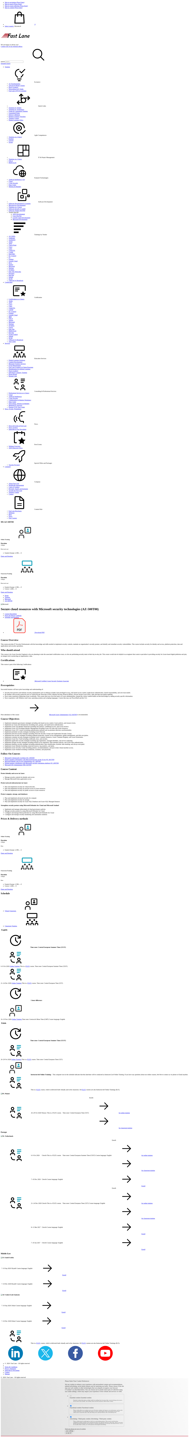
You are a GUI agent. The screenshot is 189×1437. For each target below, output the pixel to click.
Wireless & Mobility (15, 187)
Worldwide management (16, 485)
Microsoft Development (20, 219)
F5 (9, 257)
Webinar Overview (14, 446)
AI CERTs (12, 236)
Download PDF (39, 632)
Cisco (10, 247)
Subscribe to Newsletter (12, 1370)
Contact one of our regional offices (11, 46)
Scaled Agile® (13, 334)
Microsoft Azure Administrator (63, 715)
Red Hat (11, 275)
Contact (11, 494)
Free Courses (13, 518)
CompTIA (12, 250)
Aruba (11, 241)
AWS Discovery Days (16, 448)
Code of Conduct (14, 487)
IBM (10, 317)
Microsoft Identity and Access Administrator (23, 761)
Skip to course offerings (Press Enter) (16, 6)
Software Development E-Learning (20, 203)
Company (8, 467)
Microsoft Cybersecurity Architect (20, 758)
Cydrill (11, 252)
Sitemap (7, 1374)
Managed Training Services (17, 364)
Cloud (11, 181)
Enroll (143, 1186)
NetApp (11, 268)
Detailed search (5, 63)
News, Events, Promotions (13, 409)
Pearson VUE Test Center (17, 407)
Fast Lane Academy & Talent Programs (21, 367)
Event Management (15, 365)
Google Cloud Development (21, 218)
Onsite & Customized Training (18, 111)
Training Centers (14, 118)
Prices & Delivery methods (13, 615)
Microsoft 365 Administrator (18, 765)
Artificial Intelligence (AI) (17, 179)
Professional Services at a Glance (19, 393)
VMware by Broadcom (16, 280)
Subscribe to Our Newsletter (17, 429)
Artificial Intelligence (15, 396)
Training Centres (14, 492)
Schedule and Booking (12, 617)
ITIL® (11, 161)
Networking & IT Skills (16, 89)
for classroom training (125, 1128)
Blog (10, 514)
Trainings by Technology (16, 109)
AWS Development (19, 214)
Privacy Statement (10, 1369)
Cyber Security (13, 183)
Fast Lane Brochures (15, 511)
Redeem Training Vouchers (17, 116)
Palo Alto (11, 329)
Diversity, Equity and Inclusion (18, 489)
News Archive (13, 427)
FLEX (28, 966)
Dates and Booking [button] (7, 556)
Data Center (12, 185)
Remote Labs (13, 376)
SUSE (11, 279)
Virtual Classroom (10, 911)
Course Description (11, 614)
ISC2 (10, 263)
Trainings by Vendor (15, 108)
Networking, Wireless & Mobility (19, 403)
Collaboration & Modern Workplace (20, 400)
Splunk (11, 277)
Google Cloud (13, 261)
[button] (17, 26)
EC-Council (12, 256)
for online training (124, 1113)
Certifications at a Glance (16, 299)
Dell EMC (12, 254)
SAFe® (11, 140)
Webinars (11, 513)
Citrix (10, 249)
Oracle (11, 327)
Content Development (15, 362)
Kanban (11, 139)
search (3, 61)
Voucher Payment (14, 465)
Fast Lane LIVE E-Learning (17, 91)
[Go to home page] (15, 43)
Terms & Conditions (11, 1367)
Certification (8, 282)
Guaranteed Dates (14, 113)
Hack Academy (13, 87)
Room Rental (13, 374)
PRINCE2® (12, 163)
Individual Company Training (18, 372)
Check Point (12, 245)
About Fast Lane (14, 483)
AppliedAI (12, 240)
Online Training (15, 966)
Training (7, 67)
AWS (10, 243)
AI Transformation (14, 84)
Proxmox (11, 273)
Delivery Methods (14, 115)
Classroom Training (11, 926)
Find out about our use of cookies (75, 1429)
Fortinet (11, 259)
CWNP (11, 310)
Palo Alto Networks (15, 272)
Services (7, 343)
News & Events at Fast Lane (17, 426)
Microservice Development (17, 205)
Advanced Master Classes (17, 85)
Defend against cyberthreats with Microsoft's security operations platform (32, 763)
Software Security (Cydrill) (17, 209)
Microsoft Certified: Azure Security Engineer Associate (51, 681)
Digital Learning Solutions (17, 360)
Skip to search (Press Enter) (13, 4)
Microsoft (12, 266)
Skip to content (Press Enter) (13, 8)
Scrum (11, 142)
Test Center (12, 341)
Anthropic (12, 238)
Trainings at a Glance (15, 137)
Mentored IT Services (15, 405)
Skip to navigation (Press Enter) (14, 2)
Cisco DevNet (17, 216)
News (10, 516)
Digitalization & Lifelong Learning (19, 369)
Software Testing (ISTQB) (17, 210)
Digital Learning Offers (16, 120)
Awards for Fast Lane (15, 490)
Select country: (9, 26)
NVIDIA (11, 270)
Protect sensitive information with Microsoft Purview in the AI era (29, 759)
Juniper (11, 264)
